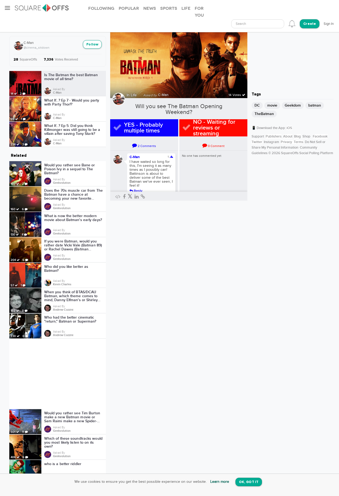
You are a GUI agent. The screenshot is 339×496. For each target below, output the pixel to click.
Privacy (286, 142)
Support (258, 136)
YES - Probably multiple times (143, 127)
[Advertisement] (57, 374)
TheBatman (264, 114)
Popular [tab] (129, 8)
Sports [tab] (168, 8)
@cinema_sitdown (37, 47)
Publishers (274, 136)
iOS (289, 128)
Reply (137, 190)
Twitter (257, 142)
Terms (298, 142)
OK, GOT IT (248, 482)
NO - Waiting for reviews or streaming (214, 127)
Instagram (271, 142)
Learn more (219, 482)
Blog (297, 136)
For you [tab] (199, 12)
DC (257, 105)
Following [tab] (101, 8)
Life (134, 95)
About (287, 136)
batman (314, 105)
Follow (92, 44)
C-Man (29, 43)
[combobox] (257, 23)
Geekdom (293, 105)
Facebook (320, 136)
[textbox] (257, 24)
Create (309, 24)
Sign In (329, 24)
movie (272, 105)
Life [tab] (185, 8)
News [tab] (149, 8)
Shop (306, 136)
